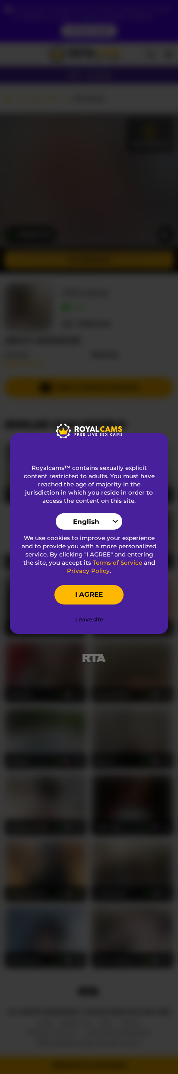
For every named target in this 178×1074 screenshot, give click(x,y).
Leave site (89, 619)
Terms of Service (117, 562)
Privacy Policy (88, 570)
